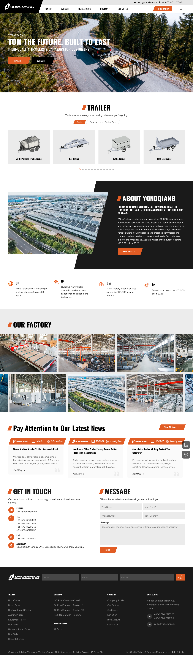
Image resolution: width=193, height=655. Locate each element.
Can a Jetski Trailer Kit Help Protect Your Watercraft (97, 451)
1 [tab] (80, 169)
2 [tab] (83, 169)
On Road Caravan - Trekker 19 (68, 605)
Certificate (112, 610)
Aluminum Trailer (16, 614)
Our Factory (113, 605)
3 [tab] (86, 169)
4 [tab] (89, 169)
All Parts (58, 629)
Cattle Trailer (74, 158)
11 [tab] (110, 169)
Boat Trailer (13, 634)
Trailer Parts (84, 8)
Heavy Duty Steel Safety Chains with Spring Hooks (119, 172)
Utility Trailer (14, 600)
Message (104, 522)
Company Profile (115, 600)
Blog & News (113, 619)
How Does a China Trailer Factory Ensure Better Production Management (40, 451)
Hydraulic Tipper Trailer (19, 629)
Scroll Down (13, 81)
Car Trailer (29, 158)
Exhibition (112, 614)
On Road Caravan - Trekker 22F (69, 610)
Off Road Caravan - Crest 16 (67, 600)
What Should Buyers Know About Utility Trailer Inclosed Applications (159, 451)
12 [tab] (113, 169)
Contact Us (123, 8)
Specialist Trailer (16, 639)
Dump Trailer (14, 605)
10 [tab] (107, 169)
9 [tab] (104, 169)
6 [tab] (95, 169)
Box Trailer (13, 624)
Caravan (65, 8)
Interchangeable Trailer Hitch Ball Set (164, 172)
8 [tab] (101, 169)
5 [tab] (92, 169)
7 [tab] (98, 169)
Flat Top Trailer (119, 158)
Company (111, 594)
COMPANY (104, 8)
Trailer (48, 8)
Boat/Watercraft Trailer (19, 610)
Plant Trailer (164, 158)
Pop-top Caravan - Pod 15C (67, 614)
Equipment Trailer (16, 619)
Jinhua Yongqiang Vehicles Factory (38, 652)
